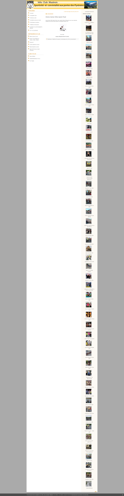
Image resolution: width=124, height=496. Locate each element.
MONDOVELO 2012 (89, 422)
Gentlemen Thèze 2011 (89, 479)
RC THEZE (32, 60)
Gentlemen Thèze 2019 (89, 188)
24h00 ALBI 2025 (89, 68)
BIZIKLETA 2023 (89, 132)
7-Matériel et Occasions (34, 24)
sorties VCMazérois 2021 (89, 149)
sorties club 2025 (89, 59)
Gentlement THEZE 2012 (89, 413)
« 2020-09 (66, 11)
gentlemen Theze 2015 (89, 280)
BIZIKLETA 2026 (89, 42)
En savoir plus (85, 494)
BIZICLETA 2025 (89, 77)
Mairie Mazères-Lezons (34, 46)
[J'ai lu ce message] (122, 494)
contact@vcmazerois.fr (89, 11)
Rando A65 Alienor (89, 488)
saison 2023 (89, 123)
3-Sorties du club (33, 17)
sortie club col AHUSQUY (89, 244)
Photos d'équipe (89, 460)
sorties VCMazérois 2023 (89, 114)
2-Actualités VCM (33, 15)
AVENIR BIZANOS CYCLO (35, 58)
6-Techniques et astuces (34, 22)
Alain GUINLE (32, 56)
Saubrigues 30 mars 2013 (89, 387)
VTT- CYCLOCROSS (34, 30)
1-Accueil (31, 13)
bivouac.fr (32, 42)
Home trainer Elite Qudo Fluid (56, 17)
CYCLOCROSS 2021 (89, 140)
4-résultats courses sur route (35, 20)
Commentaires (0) (64, 39)
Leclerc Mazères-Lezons (34, 44)
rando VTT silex (89, 168)
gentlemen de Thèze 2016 (89, 261)
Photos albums (86, 13)
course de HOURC (89, 196)
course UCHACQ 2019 (89, 235)
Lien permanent (73, 39)
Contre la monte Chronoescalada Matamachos (89, 178)
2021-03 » (77, 11)
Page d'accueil (71, 11)
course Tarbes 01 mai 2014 (89, 338)
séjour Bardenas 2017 (89, 252)
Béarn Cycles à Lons (34, 36)
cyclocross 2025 (89, 51)
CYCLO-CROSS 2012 (89, 404)
